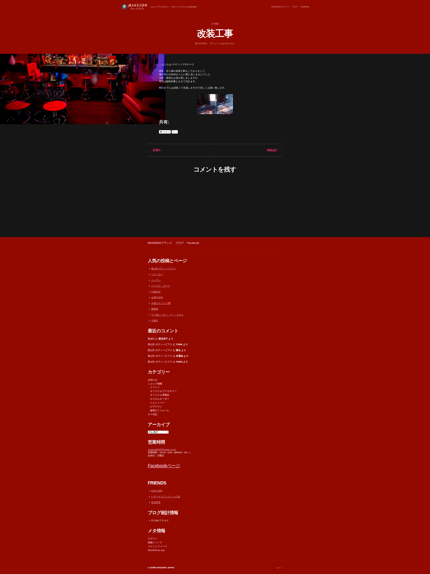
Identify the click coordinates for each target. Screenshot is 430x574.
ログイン (153, 538)
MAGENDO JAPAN (165, 567)
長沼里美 (155, 502)
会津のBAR (157, 297)
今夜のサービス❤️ (161, 303)
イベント (155, 387)
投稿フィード (155, 542)
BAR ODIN (156, 490)
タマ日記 (215, 23)
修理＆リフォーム (159, 410)
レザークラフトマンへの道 (165, 496)
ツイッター (157, 274)
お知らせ (152, 379)
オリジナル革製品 (159, 395)
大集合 (154, 320)
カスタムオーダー (159, 399)
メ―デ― (156, 280)
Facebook (305, 7)
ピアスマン (156, 406)
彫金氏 (151, 338)
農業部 (154, 309)
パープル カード (160, 286)
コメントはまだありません (224, 43)
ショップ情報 (155, 383)
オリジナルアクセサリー (163, 391)
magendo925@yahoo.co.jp (162, 449)
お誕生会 (156, 291)
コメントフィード (157, 546)
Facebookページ (164, 465)
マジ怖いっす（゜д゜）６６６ (167, 314)
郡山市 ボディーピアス (163, 268)
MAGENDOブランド (280, 7)
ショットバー (157, 402)
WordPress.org (156, 550)
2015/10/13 (202, 43)
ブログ (295, 7)
